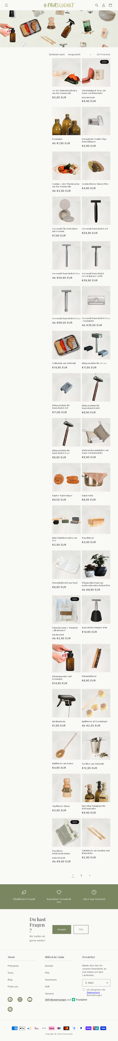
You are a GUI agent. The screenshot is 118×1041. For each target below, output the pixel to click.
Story (11, 972)
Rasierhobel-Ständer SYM (94, 627)
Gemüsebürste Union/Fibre (95, 184)
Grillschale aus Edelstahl (64, 363)
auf (66, 999)
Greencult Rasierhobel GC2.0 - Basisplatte (96, 319)
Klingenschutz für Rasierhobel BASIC (91, 406)
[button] (6, 5)
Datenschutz (93, 992)
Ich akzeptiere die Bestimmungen (96, 992)
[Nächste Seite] (89, 875)
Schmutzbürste (89, 676)
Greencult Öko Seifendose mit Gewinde (65, 229)
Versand (49, 993)
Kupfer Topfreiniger (62, 495)
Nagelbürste (88, 538)
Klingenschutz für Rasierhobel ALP (61, 406)
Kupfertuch (87, 495)
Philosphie (13, 965)
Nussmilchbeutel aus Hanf (64, 583)
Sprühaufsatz (58, 721)
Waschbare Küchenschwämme (61, 852)
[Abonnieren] (106, 982)
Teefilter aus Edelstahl (93, 764)
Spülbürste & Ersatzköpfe (95, 721)
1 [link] (73, 875)
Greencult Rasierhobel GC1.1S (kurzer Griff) (93, 274)
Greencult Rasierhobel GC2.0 (66, 318)
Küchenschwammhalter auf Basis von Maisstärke (95, 451)
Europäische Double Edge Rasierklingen (94, 140)
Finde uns (13, 986)
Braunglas (57, 139)
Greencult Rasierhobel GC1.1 (66, 273)
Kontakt (62, 929)
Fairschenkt (67, 1034)
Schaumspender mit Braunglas (62, 677)
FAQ (81, 929)
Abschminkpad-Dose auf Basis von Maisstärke (94, 91)
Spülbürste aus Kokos (62, 763)
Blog (10, 979)
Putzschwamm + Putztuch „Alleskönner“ (65, 629)
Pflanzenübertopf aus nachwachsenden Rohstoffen (96, 584)
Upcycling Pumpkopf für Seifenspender (94, 807)
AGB (47, 986)
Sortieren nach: (57, 54)
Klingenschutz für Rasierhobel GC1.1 (61, 451)
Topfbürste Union (61, 806)
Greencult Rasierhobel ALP (95, 228)
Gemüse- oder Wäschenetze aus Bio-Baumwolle (66, 185)
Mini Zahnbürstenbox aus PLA (64, 539)
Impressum (51, 979)
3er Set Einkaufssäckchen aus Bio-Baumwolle (64, 91)
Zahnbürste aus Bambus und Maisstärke (96, 851)
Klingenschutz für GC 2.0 (94, 363)
